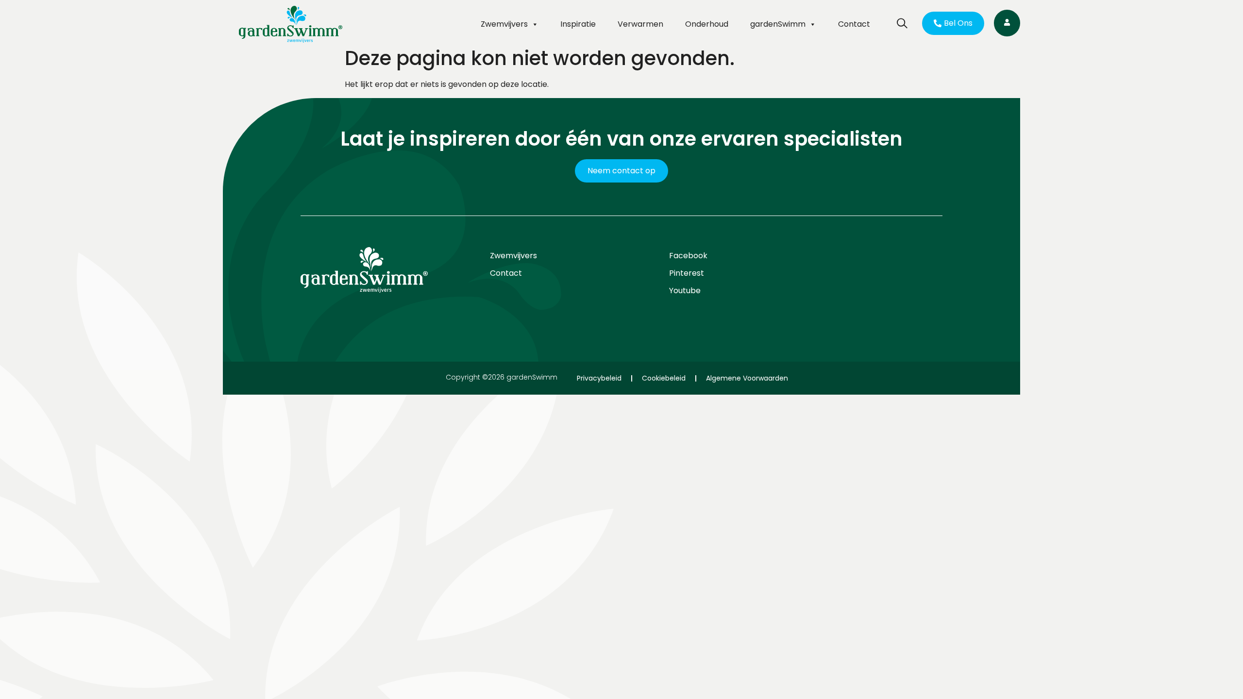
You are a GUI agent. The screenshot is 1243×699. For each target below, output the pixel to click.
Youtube (685, 290)
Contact (854, 24)
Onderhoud (706, 24)
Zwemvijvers (504, 24)
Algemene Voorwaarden (747, 378)
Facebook (688, 255)
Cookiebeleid (664, 378)
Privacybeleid (599, 378)
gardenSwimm (778, 24)
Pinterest (686, 273)
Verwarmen (640, 24)
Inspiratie (578, 24)
